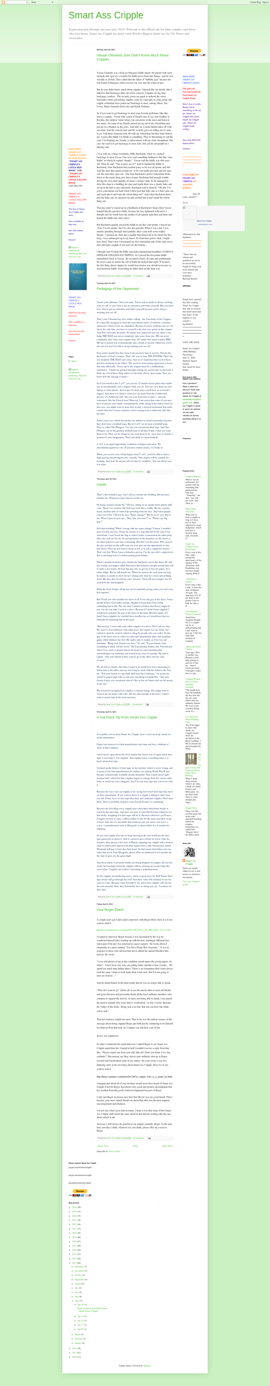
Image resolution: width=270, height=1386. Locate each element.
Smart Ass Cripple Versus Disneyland (191, 546)
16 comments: (139, 1138)
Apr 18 (80, 1320)
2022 (74, 1224)
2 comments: (138, 275)
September (80, 1279)
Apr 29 (80, 1304)
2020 (74, 1232)
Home (135, 1145)
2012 (74, 1348)
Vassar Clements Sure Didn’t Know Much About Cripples (92, 1309)
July (77, 1287)
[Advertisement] (78, 96)
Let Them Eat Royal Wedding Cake (192, 719)
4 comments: (138, 471)
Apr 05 (80, 1329)
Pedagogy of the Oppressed (118, 289)
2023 (74, 1220)
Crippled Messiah (193, 476)
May (77, 1296)
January (78, 1343)
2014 (74, 1258)
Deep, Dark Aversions (190, 510)
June (77, 1292)
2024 (74, 1215)
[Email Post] (148, 275)
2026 (74, 1207)
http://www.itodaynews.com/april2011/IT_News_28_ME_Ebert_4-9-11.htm (134, 929)
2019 (74, 1237)
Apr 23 (80, 1316)
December (79, 1266)
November (80, 1270)
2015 (74, 1254)
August (78, 1283)
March (78, 1334)
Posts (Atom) (115, 1151)
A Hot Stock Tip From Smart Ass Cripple (127, 717)
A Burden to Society (190, 580)
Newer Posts (103, 1145)
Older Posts (167, 1145)
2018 (74, 1241)
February (79, 1338)
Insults (102, 484)
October (78, 1275)
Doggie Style (191, 807)
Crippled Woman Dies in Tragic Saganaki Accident (192, 682)
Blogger (147, 1365)
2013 (74, 1262)
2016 (74, 1249)
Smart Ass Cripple (106, 15)
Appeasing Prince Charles (193, 648)
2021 (74, 1228)
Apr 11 (80, 1324)
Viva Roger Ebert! (110, 910)
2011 (74, 1352)
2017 (74, 1245)
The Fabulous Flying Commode (193, 613)
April (77, 1300)
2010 (74, 1356)
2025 (74, 1211)
